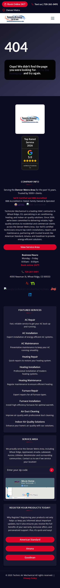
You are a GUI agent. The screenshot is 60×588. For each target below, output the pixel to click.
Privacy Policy (30, 578)
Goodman (30, 557)
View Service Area (30, 247)
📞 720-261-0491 (30, 271)
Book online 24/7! (30, 265)
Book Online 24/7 (16, 4)
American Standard (30, 539)
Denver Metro (13, 10)
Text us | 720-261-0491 (46, 4)
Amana (30, 548)
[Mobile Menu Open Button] (53, 18)
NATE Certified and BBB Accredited (30, 198)
